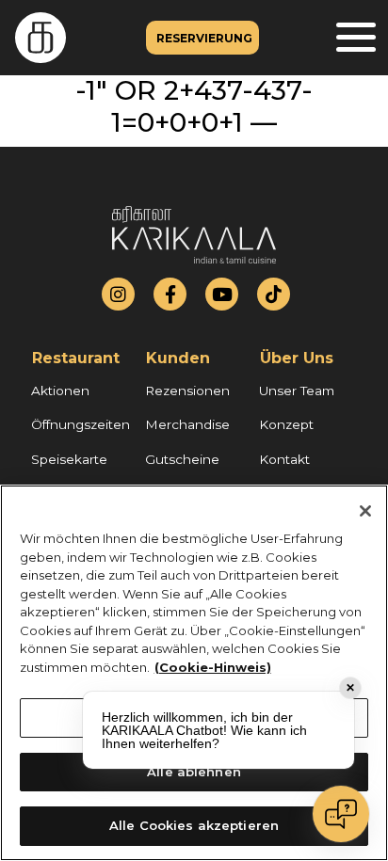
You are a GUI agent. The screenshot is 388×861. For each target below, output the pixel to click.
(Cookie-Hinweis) (212, 667)
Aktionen (60, 390)
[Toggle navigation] (356, 38)
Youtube (222, 294)
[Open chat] (341, 814)
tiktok (274, 294)
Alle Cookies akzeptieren (194, 825)
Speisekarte (69, 459)
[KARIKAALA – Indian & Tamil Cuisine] (33, 38)
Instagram (118, 294)
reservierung (204, 38)
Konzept (286, 424)
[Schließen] (365, 511)
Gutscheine (182, 459)
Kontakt (284, 459)
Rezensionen (187, 390)
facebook (170, 294)
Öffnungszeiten (80, 424)
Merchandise (187, 424)
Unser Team (296, 390)
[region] (194, 673)
